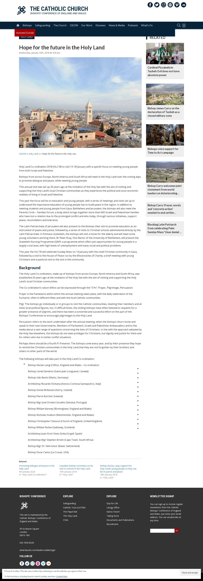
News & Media (117, 25)
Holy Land (33, 153)
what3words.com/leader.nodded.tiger (37, 550)
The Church (60, 25)
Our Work (86, 25)
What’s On (147, 25)
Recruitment (112, 524)
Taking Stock (113, 515)
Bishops (27, 25)
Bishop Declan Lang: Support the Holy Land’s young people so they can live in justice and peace (118, 468)
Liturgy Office (113, 507)
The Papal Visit (70, 511)
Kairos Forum (113, 511)
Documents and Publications (120, 520)
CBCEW (74, 25)
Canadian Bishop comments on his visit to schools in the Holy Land (76, 467)
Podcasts (133, 25)
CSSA (65, 520)
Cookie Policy (61, 576)
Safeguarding (42, 25)
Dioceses (101, 25)
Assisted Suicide (25, 32)
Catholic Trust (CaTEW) (74, 507)
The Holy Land (70, 515)
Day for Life (112, 503)
